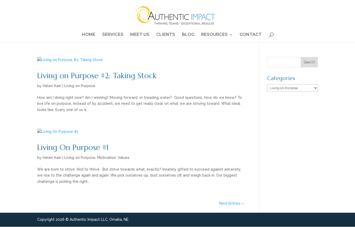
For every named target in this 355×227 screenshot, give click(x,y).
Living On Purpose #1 (73, 147)
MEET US (139, 35)
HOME (88, 35)
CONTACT (251, 35)
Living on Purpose (79, 86)
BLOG (188, 35)
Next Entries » (231, 203)
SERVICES (112, 35)
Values (123, 157)
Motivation (106, 157)
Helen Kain (52, 86)
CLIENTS (165, 35)
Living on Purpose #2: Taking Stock (96, 75)
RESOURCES (214, 35)
